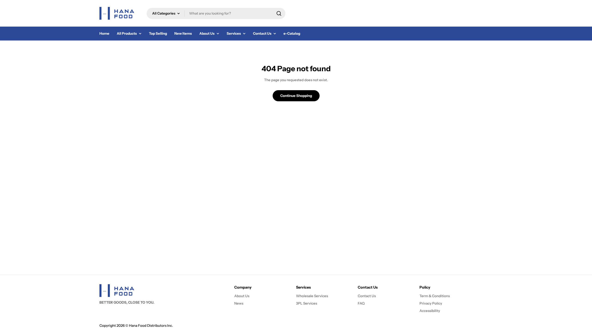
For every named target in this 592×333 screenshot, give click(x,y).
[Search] (279, 13)
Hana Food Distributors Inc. (151, 325)
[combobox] (216, 13)
